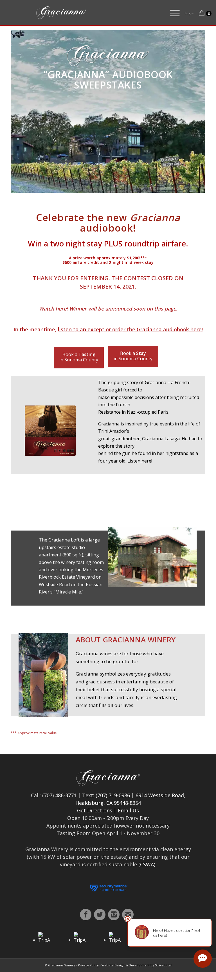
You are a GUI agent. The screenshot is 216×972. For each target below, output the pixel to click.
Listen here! (139, 461)
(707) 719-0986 (113, 795)
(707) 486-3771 (59, 795)
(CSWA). (147, 864)
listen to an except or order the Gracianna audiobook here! (130, 329)
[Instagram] (114, 914)
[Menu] (172, 12)
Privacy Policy (88, 965)
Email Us (128, 810)
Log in (189, 13)
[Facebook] (85, 914)
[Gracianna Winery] (86, 12)
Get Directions (94, 810)
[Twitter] (99, 914)
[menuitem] (172, 12)
